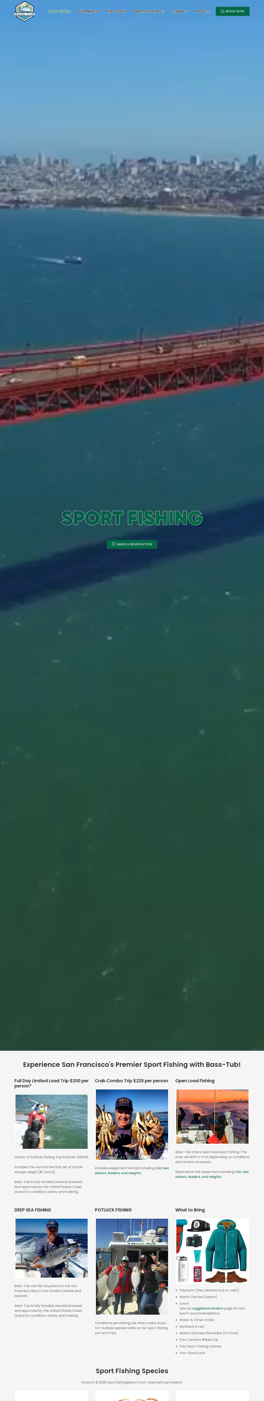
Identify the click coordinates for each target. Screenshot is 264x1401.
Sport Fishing (60, 11)
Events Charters (147, 11)
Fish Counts (116, 11)
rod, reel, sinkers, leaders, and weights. (132, 1170)
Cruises (178, 11)
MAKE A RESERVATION (134, 544)
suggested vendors (207, 1308)
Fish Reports (88, 11)
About (200, 11)
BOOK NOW (235, 11)
